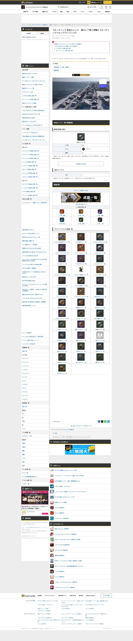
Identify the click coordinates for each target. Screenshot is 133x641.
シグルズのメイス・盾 (81, 264)
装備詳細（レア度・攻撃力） (62, 67)
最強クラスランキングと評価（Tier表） (32, 84)
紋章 (23, 465)
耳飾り (24, 447)
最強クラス (45, 11)
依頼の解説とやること (28, 230)
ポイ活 (83, 2)
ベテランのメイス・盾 (62, 285)
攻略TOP (25, 11)
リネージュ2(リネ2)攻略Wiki (44, 618)
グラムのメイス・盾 (62, 264)
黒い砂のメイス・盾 (62, 373)
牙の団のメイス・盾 (62, 340)
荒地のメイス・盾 (81, 351)
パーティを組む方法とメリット (30, 340)
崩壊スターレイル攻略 (43, 608)
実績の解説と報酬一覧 (28, 241)
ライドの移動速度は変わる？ (29, 476)
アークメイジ (25, 373)
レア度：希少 (62, 223)
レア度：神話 (62, 215)
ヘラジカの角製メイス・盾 (80, 285)
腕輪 (23, 451)
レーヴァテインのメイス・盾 (81, 296)
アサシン (24, 388)
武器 (61, 11)
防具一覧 (24, 406)
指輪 (23, 454)
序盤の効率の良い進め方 (28, 118)
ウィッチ (24, 377)
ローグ (24, 381)
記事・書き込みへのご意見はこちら (82, 426)
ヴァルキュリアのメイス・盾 (100, 242)
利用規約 (40, 595)
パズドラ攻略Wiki (65, 608)
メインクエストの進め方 (28, 344)
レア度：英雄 (100, 215)
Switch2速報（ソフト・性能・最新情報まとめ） (97, 601)
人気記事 (28, 33)
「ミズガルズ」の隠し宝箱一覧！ (63, 48)
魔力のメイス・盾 (100, 362)
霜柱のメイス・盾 (62, 362)
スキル (99, 11)
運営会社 (81, 595)
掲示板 (42, 33)
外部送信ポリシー (62, 595)
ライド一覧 (25, 473)
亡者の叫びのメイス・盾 (100, 296)
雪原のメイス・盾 (100, 351)
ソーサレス (25, 369)
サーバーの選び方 (27, 333)
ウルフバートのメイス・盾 (61, 253)
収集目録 (107, 11)
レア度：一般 (100, 223)
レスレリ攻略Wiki (42, 624)
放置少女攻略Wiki (89, 618)
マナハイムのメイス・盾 (100, 285)
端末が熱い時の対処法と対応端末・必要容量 (34, 302)
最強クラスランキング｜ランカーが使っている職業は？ (68, 44)
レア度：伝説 (81, 215)
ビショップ (25, 395)
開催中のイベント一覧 (28, 88)
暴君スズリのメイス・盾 (81, 329)
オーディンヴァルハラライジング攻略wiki (63, 429)
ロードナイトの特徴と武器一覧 (30, 151)
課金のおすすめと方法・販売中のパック (32, 294)
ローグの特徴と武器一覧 (28, 191)
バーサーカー (25, 366)
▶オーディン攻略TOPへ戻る (81, 190)
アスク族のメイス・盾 (81, 242)
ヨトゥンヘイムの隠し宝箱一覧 (30, 99)
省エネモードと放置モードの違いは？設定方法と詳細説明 (34, 290)
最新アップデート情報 (28, 77)
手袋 (23, 421)
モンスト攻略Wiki (89, 608)
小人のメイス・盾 (81, 318)
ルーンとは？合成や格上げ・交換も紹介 (32, 336)
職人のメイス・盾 (62, 351)
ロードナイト (25, 362)
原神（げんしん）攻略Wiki (44, 614)
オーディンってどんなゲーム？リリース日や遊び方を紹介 (34, 284)
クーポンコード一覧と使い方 (29, 132)
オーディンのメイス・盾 (81, 253)
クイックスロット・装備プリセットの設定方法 (34, 202)
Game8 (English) (90, 595)
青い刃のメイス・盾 (81, 362)
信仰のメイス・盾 (62, 307)
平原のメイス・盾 (62, 329)
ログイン (108, 2)
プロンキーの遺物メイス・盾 (81, 274)
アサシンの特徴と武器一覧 (29, 169)
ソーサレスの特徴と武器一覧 (29, 188)
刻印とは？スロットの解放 (29, 103)
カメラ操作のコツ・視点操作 (29, 244)
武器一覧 (24, 351)
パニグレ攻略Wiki (89, 620)
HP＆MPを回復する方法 (28, 280)
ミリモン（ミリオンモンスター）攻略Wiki (71, 624)
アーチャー (25, 384)
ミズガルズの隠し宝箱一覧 (29, 95)
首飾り (24, 443)
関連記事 (56, 70)
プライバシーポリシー (50, 595)
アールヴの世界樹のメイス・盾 (62, 242)
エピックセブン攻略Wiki (67, 618)
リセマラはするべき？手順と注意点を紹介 (33, 110)
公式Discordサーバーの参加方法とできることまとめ (34, 272)
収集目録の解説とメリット (29, 305)
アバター (90, 11)
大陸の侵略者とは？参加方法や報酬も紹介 (33, 136)
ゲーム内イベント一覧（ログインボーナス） (34, 81)
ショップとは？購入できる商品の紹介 (32, 264)
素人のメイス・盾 (100, 340)
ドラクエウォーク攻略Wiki (44, 611)
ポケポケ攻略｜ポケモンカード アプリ (94, 605)
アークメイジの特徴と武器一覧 (30, 158)
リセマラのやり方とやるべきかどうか (32, 298)
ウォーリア (25, 358)
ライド (82, 11)
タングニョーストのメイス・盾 (62, 275)
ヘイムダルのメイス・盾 (100, 275)
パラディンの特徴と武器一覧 (29, 177)
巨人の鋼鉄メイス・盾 (100, 318)
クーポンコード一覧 (27, 92)
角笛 (23, 462)
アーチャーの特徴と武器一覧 (29, 166)
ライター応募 (106, 595)
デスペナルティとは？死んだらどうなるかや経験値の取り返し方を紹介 (34, 260)
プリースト (25, 392)
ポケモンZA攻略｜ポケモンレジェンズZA (48, 601)
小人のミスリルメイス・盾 (61, 318)
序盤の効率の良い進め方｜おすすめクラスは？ (34, 252)
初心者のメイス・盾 (100, 307)
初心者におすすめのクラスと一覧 (31, 114)
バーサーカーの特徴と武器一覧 (30, 154)
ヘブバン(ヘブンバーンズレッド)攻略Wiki (71, 614)
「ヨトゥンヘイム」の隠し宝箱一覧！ (64, 50)
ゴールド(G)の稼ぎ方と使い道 (30, 255)
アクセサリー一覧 (27, 436)
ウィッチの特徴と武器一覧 (29, 162)
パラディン (88, 149)
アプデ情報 (35, 11)
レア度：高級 (81, 223)
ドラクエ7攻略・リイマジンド (45, 605)
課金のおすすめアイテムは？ (29, 73)
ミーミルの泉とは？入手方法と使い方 (32, 125)
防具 (68, 11)
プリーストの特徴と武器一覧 (29, 195)
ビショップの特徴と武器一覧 (29, 173)
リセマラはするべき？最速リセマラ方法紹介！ (66, 46)
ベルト (24, 458)
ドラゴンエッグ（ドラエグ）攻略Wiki (94, 624)
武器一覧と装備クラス (81, 204)
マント (24, 429)
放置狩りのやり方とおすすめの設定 (31, 248)
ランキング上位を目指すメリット (31, 233)
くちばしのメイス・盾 (100, 253)
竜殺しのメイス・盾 (81, 340)
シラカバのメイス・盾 (100, 264)
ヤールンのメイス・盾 (62, 296)
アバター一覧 (25, 484)
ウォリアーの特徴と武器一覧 (29, 184)
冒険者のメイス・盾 (81, 307)
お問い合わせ (73, 595)
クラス (54, 11)
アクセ (75, 11)
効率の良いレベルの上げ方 (29, 121)
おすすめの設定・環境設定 (29, 268)
